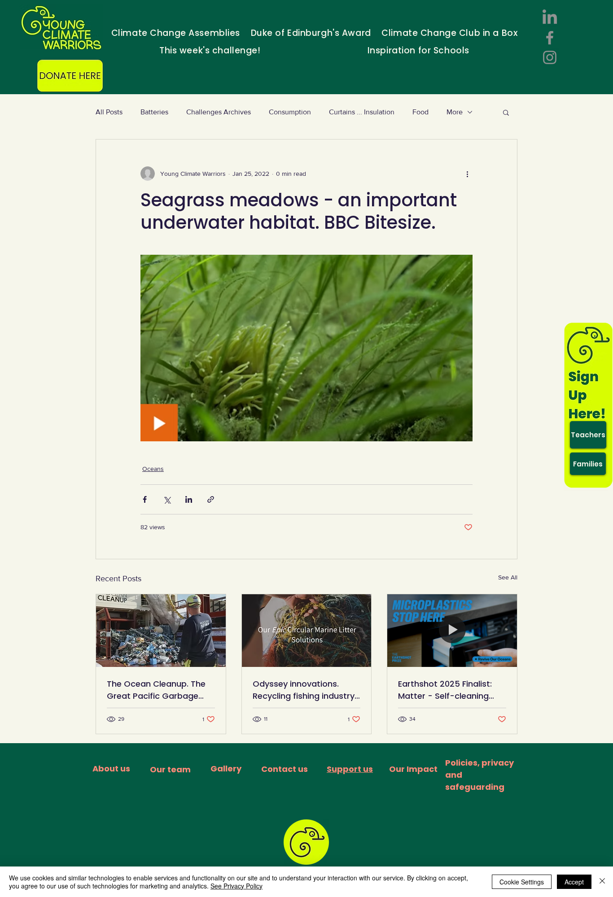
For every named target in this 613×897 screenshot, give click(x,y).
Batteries (154, 112)
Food (420, 112)
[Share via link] (210, 499)
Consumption (290, 112)
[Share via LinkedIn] (188, 499)
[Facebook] (550, 38)
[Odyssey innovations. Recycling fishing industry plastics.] (307, 630)
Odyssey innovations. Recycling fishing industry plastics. (304, 690)
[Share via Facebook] (144, 499)
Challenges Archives (218, 112)
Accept (574, 881)
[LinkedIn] (550, 18)
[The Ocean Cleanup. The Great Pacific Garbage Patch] (161, 630)
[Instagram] (550, 57)
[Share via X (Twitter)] (166, 499)
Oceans (153, 468)
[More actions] (467, 173)
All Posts (109, 112)
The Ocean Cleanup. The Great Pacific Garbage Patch (156, 690)
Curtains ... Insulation (361, 112)
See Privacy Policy (236, 885)
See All (507, 577)
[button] (506, 112)
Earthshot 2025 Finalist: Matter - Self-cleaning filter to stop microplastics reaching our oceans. (445, 690)
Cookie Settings (521, 881)
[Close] (602, 882)
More (455, 112)
